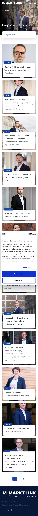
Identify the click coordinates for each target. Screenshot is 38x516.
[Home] (12, 3)
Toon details (27, 267)
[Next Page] (23, 479)
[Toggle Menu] (35, 3)
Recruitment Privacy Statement (15, 505)
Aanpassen (18, 280)
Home (6, 10)
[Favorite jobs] (30, 3)
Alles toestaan (19, 274)
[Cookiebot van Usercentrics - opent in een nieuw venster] (27, 233)
